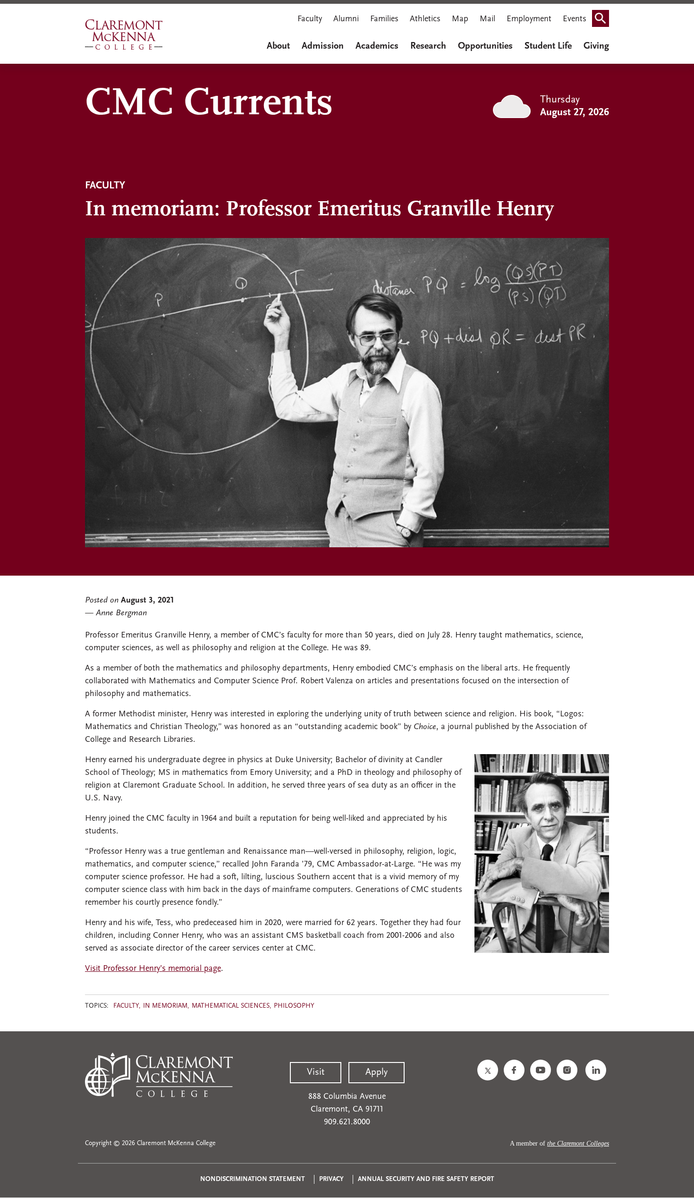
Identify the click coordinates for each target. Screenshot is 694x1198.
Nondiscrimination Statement (252, 1179)
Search (603, 20)
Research (428, 46)
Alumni (346, 19)
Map (460, 19)
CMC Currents (209, 104)
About (278, 46)
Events (574, 19)
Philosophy (294, 1006)
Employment (529, 19)
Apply (376, 1072)
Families (384, 19)
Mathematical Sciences (231, 1006)
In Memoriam (165, 1006)
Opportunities (485, 46)
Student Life (548, 46)
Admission (323, 46)
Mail (487, 19)
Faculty (309, 19)
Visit (315, 1072)
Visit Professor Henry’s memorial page (153, 969)
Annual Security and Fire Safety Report (426, 1179)
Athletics (425, 19)
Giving (596, 46)
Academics (376, 46)
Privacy (331, 1179)
